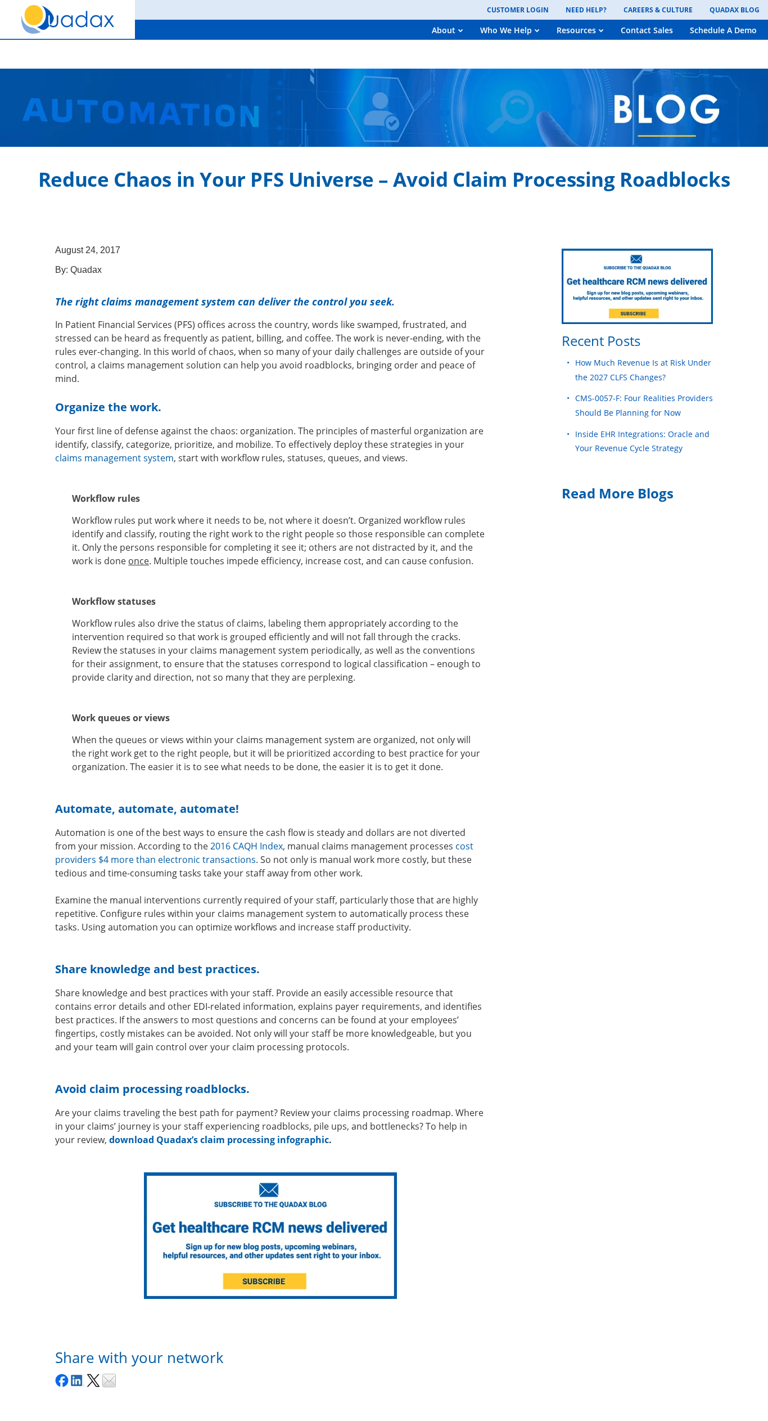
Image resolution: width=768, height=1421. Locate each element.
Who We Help (506, 30)
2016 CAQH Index (246, 846)
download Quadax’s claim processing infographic (219, 1140)
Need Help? (586, 10)
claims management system (114, 458)
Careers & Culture (658, 10)
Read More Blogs (618, 493)
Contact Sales (647, 30)
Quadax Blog (735, 10)
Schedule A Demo (723, 30)
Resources (576, 30)
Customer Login (518, 10)
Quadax (86, 270)
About (443, 30)
